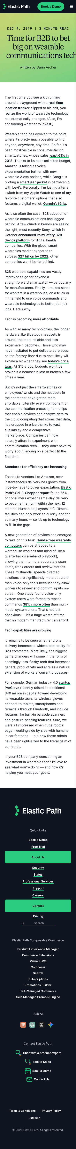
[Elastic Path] (16, 7)
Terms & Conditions (22, 1110)
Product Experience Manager (38, 949)
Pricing (38, 916)
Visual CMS (38, 961)
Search (38, 973)
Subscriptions (38, 979)
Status (38, 874)
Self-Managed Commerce (38, 991)
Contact (38, 906)
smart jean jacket (33, 182)
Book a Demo (51, 6)
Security (38, 868)
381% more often (36, 604)
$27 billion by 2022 (33, 256)
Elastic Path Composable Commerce (38, 940)
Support (38, 888)
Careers (38, 895)
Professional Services (38, 881)
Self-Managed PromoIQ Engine (38, 997)
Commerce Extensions (38, 955)
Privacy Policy (51, 1110)
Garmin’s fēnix (54, 204)
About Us (38, 857)
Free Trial (38, 847)
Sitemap (34, 1118)
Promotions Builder (38, 985)
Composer (38, 967)
